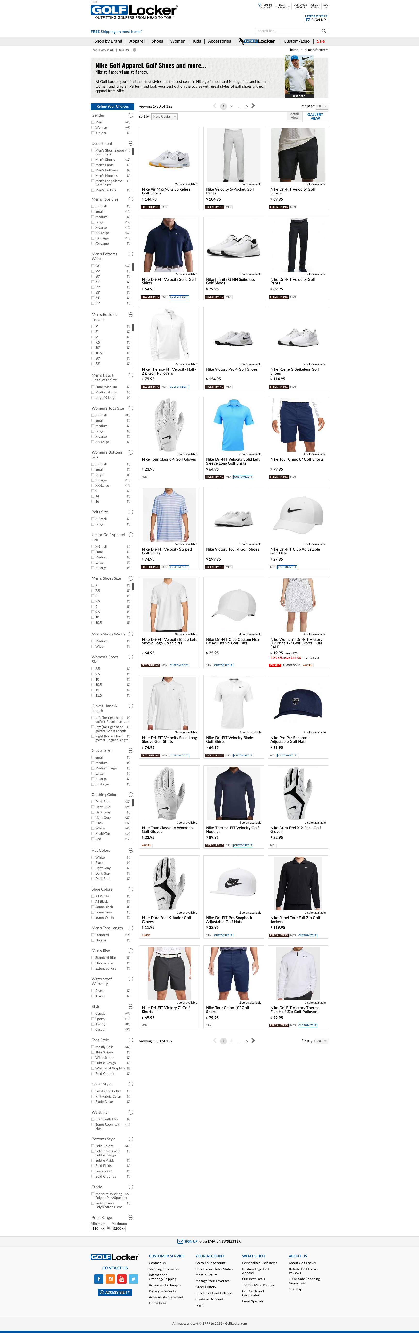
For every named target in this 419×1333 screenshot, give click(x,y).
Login (199, 1305)
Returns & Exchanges (165, 1285)
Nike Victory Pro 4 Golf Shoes (232, 369)
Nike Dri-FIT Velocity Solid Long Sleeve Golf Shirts (169, 740)
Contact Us (157, 1263)
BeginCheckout (283, 6)
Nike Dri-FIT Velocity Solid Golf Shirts (169, 281)
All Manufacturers (316, 49)
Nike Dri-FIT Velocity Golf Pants (292, 281)
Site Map (295, 1289)
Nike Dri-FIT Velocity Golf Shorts (292, 191)
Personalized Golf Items (259, 1263)
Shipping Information (165, 1269)
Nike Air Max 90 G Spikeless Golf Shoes (166, 191)
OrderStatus (315, 6)
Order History (205, 1287)
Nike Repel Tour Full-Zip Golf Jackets (295, 920)
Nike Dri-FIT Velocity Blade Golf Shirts (229, 740)
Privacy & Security (162, 1291)
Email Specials (252, 1301)
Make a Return (206, 1275)
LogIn (325, 6)
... (239, 106)
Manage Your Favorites (212, 1281)
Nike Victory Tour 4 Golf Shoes (232, 549)
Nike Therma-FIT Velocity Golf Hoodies (232, 830)
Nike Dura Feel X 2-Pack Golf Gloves (295, 830)
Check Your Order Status (214, 1269)
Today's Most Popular (258, 1285)
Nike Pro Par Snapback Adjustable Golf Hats (290, 740)
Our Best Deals (253, 1279)
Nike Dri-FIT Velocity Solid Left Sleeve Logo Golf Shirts (233, 461)
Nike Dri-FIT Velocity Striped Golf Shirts (167, 551)
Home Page (157, 1303)
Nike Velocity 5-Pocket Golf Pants (230, 191)
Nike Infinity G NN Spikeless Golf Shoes (230, 281)
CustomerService (300, 6)
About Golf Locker (302, 1263)
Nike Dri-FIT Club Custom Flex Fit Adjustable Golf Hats (232, 641)
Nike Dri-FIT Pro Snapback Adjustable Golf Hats (229, 920)
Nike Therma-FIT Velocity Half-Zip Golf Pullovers (169, 371)
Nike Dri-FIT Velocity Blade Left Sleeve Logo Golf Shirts (169, 641)
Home (294, 49)
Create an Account (209, 1299)
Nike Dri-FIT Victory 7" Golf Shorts (166, 1010)
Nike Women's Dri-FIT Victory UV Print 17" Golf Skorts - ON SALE (296, 643)
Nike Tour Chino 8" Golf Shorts (296, 459)
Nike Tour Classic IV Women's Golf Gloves (167, 830)
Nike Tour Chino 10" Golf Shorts (227, 1010)
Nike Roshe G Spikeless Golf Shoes (294, 371)
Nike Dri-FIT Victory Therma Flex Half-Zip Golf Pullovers (295, 1010)
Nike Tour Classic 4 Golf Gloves (169, 459)
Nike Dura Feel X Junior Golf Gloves (166, 920)
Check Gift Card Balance (213, 1293)
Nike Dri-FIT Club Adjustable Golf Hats (295, 551)
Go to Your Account (210, 1263)
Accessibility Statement (166, 1297)
